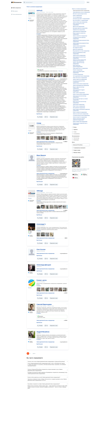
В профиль (39, 33)
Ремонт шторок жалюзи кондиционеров (81, 94)
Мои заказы (15, 11)
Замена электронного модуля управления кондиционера (79, 119)
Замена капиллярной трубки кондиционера (78, 72)
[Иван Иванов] (31, 158)
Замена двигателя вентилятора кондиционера (79, 57)
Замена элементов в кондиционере (80, 35)
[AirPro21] (31, 13)
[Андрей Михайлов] (31, 334)
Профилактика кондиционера (79, 29)
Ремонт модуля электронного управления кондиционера (81, 110)
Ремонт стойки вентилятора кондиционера (78, 88)
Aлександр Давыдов (44, 265)
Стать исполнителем (17, 14)
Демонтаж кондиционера (78, 49)
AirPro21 (39, 10)
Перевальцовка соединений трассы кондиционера (80, 124)
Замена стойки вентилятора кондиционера (78, 63)
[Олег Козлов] (31, 252)
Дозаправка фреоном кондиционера (80, 28)
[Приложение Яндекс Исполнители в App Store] (75, 174)
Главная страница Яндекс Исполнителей (16, 2)
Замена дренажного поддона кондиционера (78, 90)
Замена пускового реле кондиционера (80, 113)
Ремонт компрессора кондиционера (80, 121)
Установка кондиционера (78, 74)
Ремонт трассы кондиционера (79, 106)
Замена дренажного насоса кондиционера (81, 12)
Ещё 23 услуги (40, 181)
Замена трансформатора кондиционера (81, 85)
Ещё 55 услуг (39, 146)
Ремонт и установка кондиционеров (79, 8)
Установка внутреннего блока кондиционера (79, 81)
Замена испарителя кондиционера (80, 117)
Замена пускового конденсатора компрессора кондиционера (79, 60)
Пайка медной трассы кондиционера (80, 68)
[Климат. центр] (31, 282)
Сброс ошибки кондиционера (79, 92)
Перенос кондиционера (77, 69)
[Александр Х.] (31, 226)
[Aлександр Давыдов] (31, 267)
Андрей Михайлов (43, 332)
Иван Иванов (41, 155)
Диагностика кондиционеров (78, 26)
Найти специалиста (17, 7)
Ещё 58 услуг (39, 214)
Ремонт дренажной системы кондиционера (78, 24)
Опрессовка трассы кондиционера (80, 77)
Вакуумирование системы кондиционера (81, 50)
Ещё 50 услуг (39, 255)
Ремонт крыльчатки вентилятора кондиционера (79, 102)
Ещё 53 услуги (40, 343)
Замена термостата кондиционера (80, 79)
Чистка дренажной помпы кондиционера (81, 75)
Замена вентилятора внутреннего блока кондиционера (81, 41)
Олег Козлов (41, 249)
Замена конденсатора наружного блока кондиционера (81, 44)
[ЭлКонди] (31, 193)
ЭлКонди (40, 191)
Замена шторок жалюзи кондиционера (80, 83)
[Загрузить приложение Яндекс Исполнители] (81, 163)
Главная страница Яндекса (12, 2)
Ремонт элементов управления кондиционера (79, 34)
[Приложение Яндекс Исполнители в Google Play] (84, 174)
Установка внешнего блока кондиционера (81, 115)
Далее (34, 353)
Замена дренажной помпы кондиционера (45, 78)
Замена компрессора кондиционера (80, 21)
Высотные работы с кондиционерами (80, 20)
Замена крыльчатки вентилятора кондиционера (79, 96)
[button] (60, 70)
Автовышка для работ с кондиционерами (81, 18)
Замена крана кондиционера (78, 104)
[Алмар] (31, 125)
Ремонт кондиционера (77, 15)
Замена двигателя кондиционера (79, 31)
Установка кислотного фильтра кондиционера (79, 38)
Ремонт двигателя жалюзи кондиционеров (77, 66)
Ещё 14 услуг (39, 240)
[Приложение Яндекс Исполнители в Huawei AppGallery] (75, 177)
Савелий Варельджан (44, 304)
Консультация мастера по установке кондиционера (80, 99)
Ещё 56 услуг (39, 113)
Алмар (39, 123)
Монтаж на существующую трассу (80, 13)
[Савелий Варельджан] (31, 307)
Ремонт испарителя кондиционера (80, 112)
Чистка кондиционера (77, 17)
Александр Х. (41, 224)
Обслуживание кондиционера (79, 107)
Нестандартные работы (78, 47)
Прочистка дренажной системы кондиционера (79, 53)
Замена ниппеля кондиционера (79, 55)
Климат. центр (42, 280)
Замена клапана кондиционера (79, 45)
